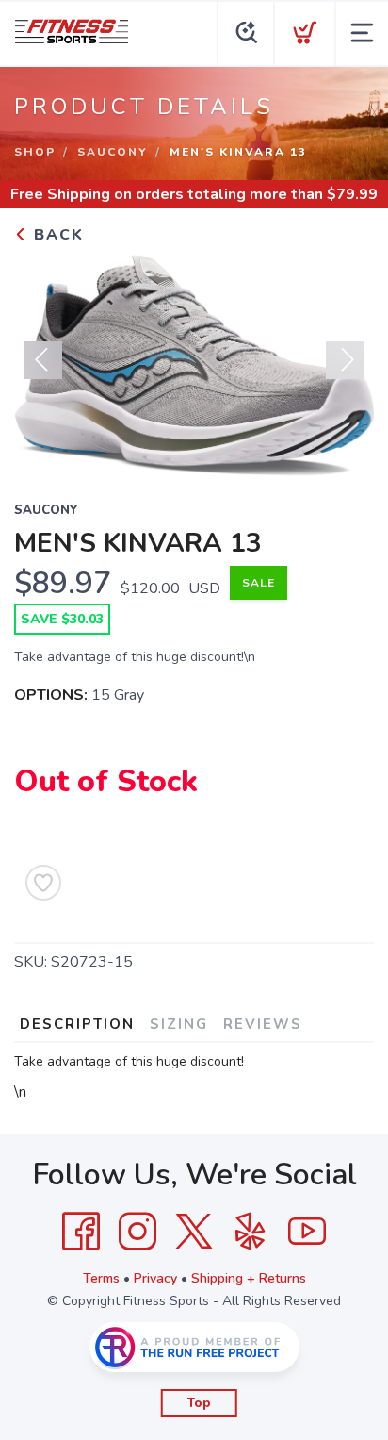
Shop (35, 151)
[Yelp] (250, 1231)
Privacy (155, 1278)
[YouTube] (307, 1231)
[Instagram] (137, 1231)
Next (345, 360)
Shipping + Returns (248, 1278)
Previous (43, 360)
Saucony (112, 151)
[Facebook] (81, 1231)
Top (199, 1403)
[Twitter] (194, 1231)
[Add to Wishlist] (43, 883)
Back (56, 234)
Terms (101, 1278)
